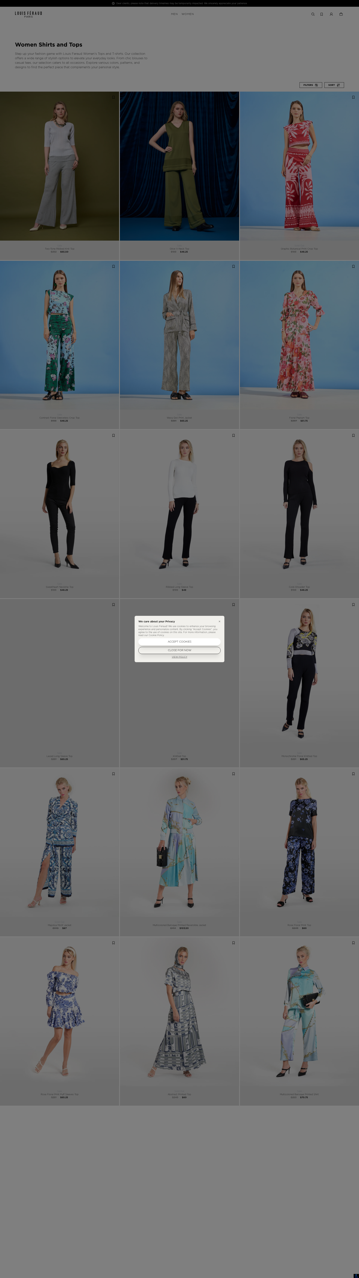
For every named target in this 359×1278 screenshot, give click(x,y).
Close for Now (179, 650)
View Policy (179, 657)
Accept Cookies (179, 641)
